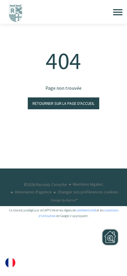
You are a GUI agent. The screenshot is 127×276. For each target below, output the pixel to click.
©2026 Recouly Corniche (45, 184)
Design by (64, 200)
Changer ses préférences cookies (88, 192)
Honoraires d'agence (33, 192)
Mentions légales (88, 184)
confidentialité (86, 210)
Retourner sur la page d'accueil (63, 103)
